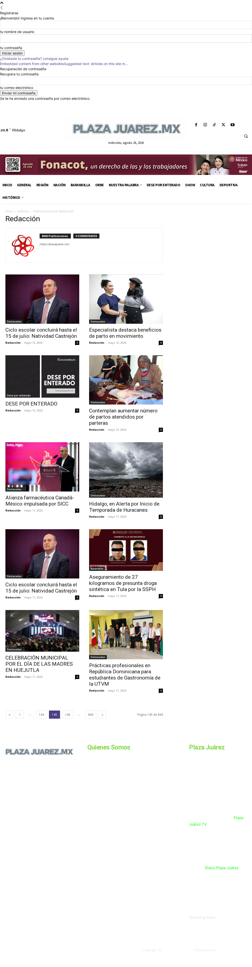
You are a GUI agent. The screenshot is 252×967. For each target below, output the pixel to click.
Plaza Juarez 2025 (177, 950)
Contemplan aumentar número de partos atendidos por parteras (123, 417)
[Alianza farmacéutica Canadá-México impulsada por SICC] (42, 467)
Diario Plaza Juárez (221, 867)
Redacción (13, 342)
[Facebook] (196, 125)
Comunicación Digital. (235, 950)
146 (67, 715)
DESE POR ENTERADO (31, 404)
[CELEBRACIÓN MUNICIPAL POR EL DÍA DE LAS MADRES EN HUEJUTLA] (42, 631)
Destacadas (14, 321)
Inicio (9, 211)
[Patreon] (24, 798)
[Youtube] (232, 125)
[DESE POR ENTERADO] (42, 376)
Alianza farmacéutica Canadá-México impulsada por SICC (39, 501)
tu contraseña (11, 48)
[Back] (1, 8)
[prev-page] (9, 715)
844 (90, 715)
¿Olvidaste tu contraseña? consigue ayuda (34, 58)
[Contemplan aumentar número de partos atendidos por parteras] (126, 380)
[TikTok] (214, 125)
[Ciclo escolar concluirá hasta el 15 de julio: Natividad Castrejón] (42, 299)
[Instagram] (205, 125)
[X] (223, 125)
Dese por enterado (19, 395)
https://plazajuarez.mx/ (54, 244)
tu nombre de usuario (17, 32)
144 (41, 715)
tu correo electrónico (16, 87)
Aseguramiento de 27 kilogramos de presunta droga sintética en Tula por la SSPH (123, 583)
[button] (246, 136)
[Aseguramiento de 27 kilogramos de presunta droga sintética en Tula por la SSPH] (126, 550)
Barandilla (97, 568)
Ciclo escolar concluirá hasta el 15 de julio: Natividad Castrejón (41, 333)
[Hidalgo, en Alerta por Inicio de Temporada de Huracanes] (126, 470)
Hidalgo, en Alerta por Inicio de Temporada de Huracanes (124, 507)
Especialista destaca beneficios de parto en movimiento (125, 333)
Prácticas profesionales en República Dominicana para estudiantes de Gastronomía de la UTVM (124, 674)
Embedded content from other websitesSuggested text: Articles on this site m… (64, 64)
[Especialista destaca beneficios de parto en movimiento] (126, 299)
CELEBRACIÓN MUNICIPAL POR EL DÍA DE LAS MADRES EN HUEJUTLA (39, 664)
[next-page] (102, 715)
